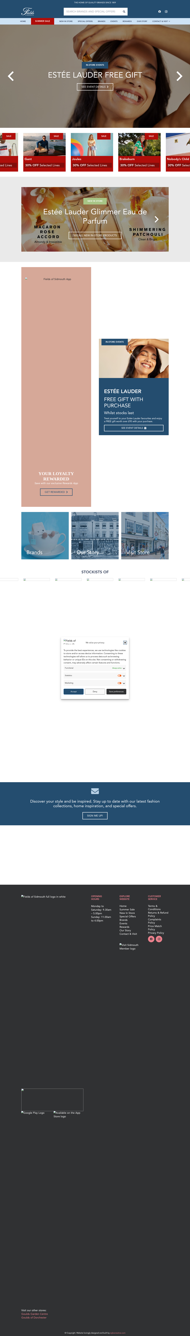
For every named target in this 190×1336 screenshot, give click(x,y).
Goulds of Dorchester (34, 1317)
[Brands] (45, 535)
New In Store (127, 913)
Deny (95, 691)
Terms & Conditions (154, 907)
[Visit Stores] (145, 535)
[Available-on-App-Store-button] (68, 1208)
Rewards (124, 927)
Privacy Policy (156, 933)
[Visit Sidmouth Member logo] (130, 1040)
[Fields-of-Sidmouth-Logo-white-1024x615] (27, 11)
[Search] (124, 11)
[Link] (95, 219)
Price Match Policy (155, 928)
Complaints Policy (154, 921)
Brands (124, 920)
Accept (74, 691)
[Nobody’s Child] (145, 152)
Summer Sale (127, 909)
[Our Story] (95, 535)
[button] (125, 642)
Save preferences (116, 691)
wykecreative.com (118, 1333)
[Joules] (50, 152)
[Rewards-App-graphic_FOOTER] (52, 1100)
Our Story (125, 930)
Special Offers (128, 916)
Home (123, 906)
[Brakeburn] (98, 152)
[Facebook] (159, 11)
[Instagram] (166, 11)
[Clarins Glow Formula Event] (95, 76)
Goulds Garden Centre (34, 1314)
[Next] (179, 76)
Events (123, 923)
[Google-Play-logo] (36, 1208)
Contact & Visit (128, 934)
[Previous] (11, 76)
